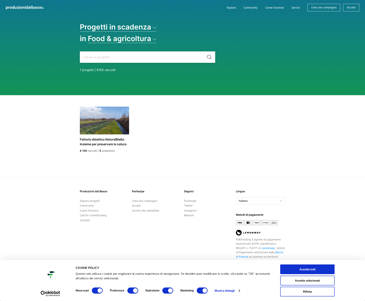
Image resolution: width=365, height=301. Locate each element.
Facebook (190, 200)
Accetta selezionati (307, 280)
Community (251, 7)
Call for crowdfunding (93, 215)
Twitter (188, 205)
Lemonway (268, 248)
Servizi (295, 7)
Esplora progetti (90, 200)
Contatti (85, 220)
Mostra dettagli (225, 290)
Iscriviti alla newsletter (145, 210)
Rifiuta (307, 291)
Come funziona (274, 7)
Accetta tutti (307, 269)
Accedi (351, 7)
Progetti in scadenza (115, 27)
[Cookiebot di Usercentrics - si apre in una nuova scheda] (50, 293)
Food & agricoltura (119, 38)
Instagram (190, 210)
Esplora (231, 7)
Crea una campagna (323, 7)
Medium (189, 215)
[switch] (132, 290)
